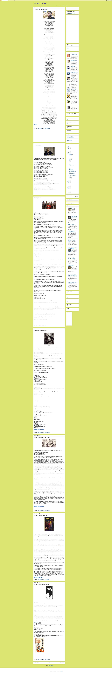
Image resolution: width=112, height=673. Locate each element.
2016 (69, 183)
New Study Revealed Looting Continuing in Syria (74, 250)
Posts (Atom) (51, 665)
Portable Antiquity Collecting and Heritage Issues (72, 248)
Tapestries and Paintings (70, 45)
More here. (36, 124)
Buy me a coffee (69, 140)
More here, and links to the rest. (39, 321)
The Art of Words (40, 3)
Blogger (61, 671)
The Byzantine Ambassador (72, 281)
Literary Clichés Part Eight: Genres (42, 437)
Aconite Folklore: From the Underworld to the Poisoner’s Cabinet (71, 241)
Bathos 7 (36, 198)
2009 (69, 192)
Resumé (68, 48)
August (70, 159)
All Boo (72, 83)
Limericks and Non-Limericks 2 (41, 9)
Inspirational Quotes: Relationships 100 (73, 89)
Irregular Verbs (37, 145)
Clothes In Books (70, 215)
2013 (69, 187)
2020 (69, 153)
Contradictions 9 (73, 66)
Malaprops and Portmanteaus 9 (41, 330)
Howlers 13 (72, 77)
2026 (69, 146)
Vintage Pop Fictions (71, 207)
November (70, 155)
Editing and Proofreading (70, 137)
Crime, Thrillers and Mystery (71, 13)
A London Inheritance (71, 231)
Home (49, 662)
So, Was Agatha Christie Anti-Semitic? (74, 55)
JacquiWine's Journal (71, 224)
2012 (69, 188)
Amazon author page (70, 136)
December (70, 154)
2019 (69, 180)
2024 (69, 148)
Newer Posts (36, 662)
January (70, 178)
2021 (69, 152)
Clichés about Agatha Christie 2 (41, 515)
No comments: (47, 128)
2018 (69, 181)
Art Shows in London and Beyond (41, 584)
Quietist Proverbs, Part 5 (74, 72)
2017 (69, 182)
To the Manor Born (71, 265)
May (69, 161)
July (69, 160)
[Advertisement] (49, 135)
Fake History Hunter (71, 257)
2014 (69, 186)
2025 (69, 147)
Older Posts (62, 662)
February (70, 177)
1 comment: (47, 579)
